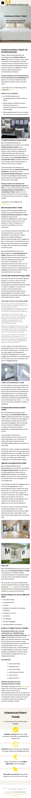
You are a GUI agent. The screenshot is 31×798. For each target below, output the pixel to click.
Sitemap (24, 794)
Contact (19, 789)
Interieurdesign (12, 788)
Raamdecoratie (22, 788)
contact (23, 400)
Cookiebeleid (16, 794)
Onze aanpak (12, 789)
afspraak (24, 686)
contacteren (5, 204)
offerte (11, 90)
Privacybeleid (7, 794)
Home (5, 788)
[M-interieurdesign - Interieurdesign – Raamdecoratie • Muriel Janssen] (17, 3)
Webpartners (15, 796)
